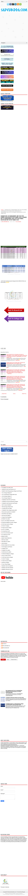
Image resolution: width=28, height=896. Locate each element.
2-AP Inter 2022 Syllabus (5, 515)
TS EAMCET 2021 (4, 548)
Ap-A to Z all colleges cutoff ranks (7, 520)
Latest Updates (4, 543)
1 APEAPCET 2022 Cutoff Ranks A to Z (8, 489)
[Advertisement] (14, 27)
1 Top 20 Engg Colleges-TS (6, 496)
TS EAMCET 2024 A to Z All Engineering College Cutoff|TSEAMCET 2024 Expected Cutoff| (14, 704)
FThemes (10, 893)
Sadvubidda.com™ (13, 891)
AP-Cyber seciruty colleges (6, 527)
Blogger (23, 891)
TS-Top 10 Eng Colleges (5, 564)
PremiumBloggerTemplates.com (9, 894)
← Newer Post (3, 393)
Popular (3, 659)
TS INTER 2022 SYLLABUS (6, 552)
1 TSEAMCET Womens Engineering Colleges (9, 501)
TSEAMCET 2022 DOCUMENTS (7, 565)
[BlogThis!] (2, 348)
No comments (18, 221)
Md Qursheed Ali (6, 647)
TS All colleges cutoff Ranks (6, 546)
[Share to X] (3, 348)
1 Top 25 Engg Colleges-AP (6, 498)
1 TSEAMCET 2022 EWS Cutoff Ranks (8, 499)
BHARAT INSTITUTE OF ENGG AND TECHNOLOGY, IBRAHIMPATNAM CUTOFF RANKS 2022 (16, 363)
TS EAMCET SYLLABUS (5, 550)
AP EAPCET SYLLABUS (5, 518)
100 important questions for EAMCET (8, 511)
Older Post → (24, 393)
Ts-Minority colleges (5, 562)
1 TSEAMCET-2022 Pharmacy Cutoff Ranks (9, 503)
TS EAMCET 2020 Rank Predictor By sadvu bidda (15, 697)
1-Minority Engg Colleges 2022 (7, 506)
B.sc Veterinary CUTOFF (5, 534)
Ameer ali (4, 643)
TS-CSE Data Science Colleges (7, 557)
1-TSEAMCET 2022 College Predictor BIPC (9, 510)
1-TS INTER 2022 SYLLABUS (6, 508)
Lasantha (20, 893)
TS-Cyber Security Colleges (6, 560)
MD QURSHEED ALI (5, 221)
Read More (17, 360)
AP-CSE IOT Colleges (5, 525)
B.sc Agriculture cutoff (5, 531)
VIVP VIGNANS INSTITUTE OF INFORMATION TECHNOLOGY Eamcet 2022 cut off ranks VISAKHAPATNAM (14, 691)
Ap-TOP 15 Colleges (5, 529)
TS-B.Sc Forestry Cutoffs (6, 555)
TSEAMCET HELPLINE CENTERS (7, 567)
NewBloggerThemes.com (20, 894)
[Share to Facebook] (5, 348)
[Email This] (1, 348)
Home (2, 209)
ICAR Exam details (4, 539)
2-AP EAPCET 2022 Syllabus (6, 513)
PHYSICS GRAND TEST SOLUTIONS (8, 545)
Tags (8, 659)
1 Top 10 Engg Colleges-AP (6, 492)
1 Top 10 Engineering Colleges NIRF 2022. (9, 494)
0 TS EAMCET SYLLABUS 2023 (7, 487)
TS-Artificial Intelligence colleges (7, 553)
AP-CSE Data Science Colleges (7, 524)
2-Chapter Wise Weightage (6, 517)
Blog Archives (14, 659)
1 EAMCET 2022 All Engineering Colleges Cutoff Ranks (11, 491)
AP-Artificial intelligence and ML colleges (9, 522)
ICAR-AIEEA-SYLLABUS (5, 541)
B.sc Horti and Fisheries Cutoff (7, 532)
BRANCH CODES (4, 536)
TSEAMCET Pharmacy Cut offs (7, 569)
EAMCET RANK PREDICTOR (6, 538)
